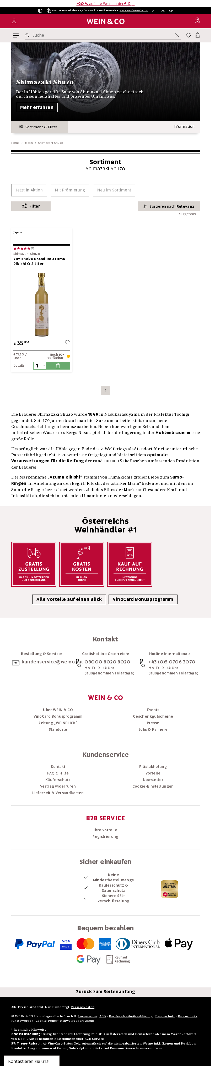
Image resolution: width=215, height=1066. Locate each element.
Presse (153, 723)
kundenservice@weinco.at (134, 10)
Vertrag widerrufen (58, 786)
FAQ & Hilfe (58, 773)
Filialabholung (153, 766)
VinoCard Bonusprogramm (143, 599)
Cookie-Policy (46, 1020)
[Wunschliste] (188, 35)
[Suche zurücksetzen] (177, 35)
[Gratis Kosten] (81, 564)
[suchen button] (28, 35)
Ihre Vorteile (105, 830)
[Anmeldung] (14, 21)
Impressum (87, 1016)
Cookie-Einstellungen (153, 786)
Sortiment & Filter (40, 127)
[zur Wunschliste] (67, 343)
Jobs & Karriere (153, 729)
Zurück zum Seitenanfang (105, 991)
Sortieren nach (172, 206)
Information (184, 126)
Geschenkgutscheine (153, 716)
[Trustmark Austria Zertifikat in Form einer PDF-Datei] (169, 889)
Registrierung (106, 836)
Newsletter (153, 779)
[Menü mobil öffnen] (15, 35)
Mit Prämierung (70, 190)
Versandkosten (82, 1007)
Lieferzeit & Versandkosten (58, 792)
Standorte (58, 729)
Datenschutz (165, 1016)
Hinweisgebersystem (77, 1020)
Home (15, 143)
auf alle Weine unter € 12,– (106, 3)
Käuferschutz (58, 779)
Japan (29, 143)
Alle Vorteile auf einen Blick (69, 599)
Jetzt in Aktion (29, 190)
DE (162, 10)
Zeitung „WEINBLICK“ (58, 723)
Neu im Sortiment (114, 190)
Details (19, 366)
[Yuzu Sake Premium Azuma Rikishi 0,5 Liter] (41, 304)
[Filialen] (197, 21)
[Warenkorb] (197, 34)
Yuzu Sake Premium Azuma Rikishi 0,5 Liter (39, 261)
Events (153, 709)
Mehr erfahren (37, 107)
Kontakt (58, 766)
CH (171, 10)
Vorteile (153, 773)
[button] (40, 10)
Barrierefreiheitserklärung (131, 1016)
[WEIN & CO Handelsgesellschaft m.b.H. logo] (106, 21)
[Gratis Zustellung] (33, 564)
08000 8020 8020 (107, 662)
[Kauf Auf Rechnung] (129, 564)
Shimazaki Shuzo (26, 254)
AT (154, 10)
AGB (102, 1016)
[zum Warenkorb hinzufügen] (58, 365)
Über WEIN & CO (58, 709)
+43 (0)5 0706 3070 (171, 662)
